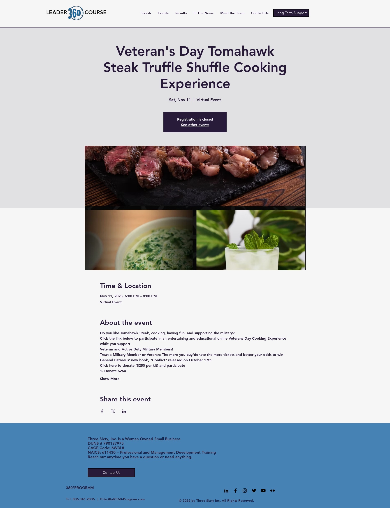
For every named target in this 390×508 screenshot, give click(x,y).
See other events (195, 125)
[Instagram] (245, 490)
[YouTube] (263, 490)
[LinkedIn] (226, 490)
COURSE (96, 12)
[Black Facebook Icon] (235, 490)
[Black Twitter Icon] (254, 490)
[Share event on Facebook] (102, 411)
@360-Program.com (129, 499)
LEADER (56, 12)
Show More (109, 379)
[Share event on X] (113, 411)
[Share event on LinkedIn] (124, 411)
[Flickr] (272, 490)
